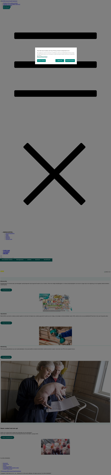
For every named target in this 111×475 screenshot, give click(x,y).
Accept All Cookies (70, 60)
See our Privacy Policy (42, 56)
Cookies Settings (41, 60)
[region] (56, 56)
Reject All (60, 60)
